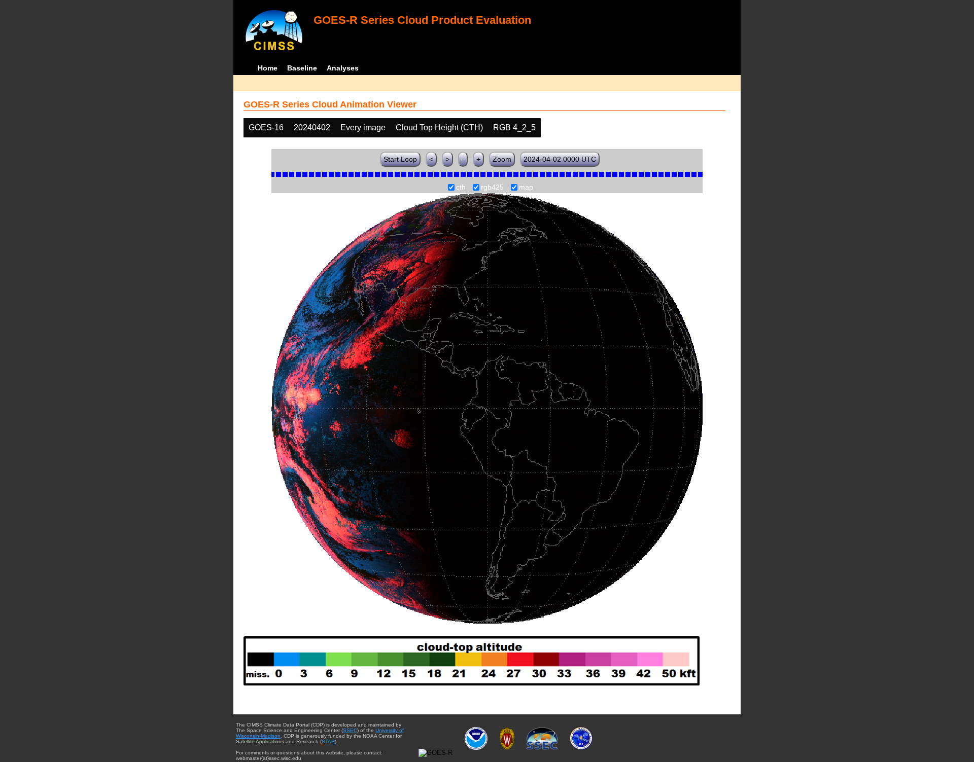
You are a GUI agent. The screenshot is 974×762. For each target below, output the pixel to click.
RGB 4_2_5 (514, 127)
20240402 (312, 127)
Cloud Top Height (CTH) (439, 127)
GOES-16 (266, 127)
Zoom (502, 159)
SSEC (350, 730)
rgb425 (492, 188)
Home (267, 68)
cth (461, 188)
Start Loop (400, 159)
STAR (328, 741)
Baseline (302, 68)
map (526, 188)
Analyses (343, 68)
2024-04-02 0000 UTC (560, 159)
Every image (363, 127)
